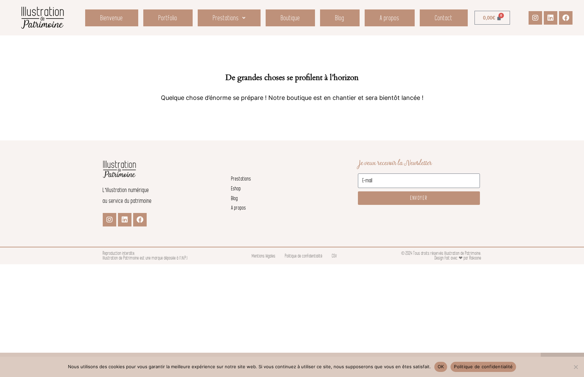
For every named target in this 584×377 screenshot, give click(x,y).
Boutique (290, 18)
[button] (229, 17)
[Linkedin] (550, 18)
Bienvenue (111, 18)
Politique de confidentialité (483, 366)
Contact (444, 18)
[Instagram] (535, 18)
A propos (389, 18)
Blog (339, 18)
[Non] (575, 366)
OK (441, 366)
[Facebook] (566, 18)
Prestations (226, 18)
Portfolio (168, 18)
